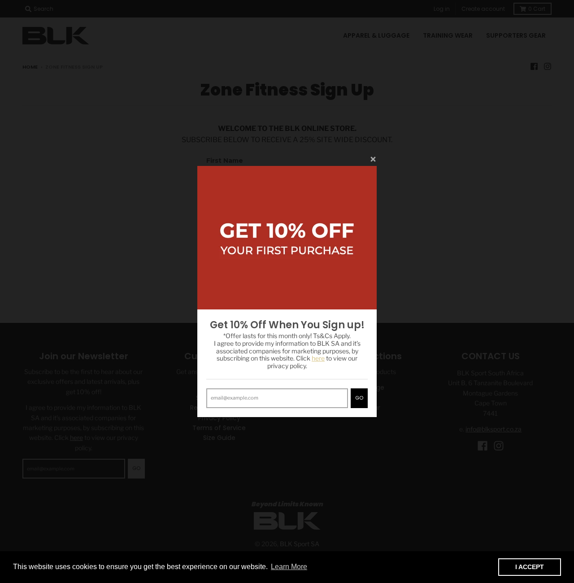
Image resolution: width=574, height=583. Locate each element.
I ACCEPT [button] (529, 566)
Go (359, 397)
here (318, 358)
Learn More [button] (289, 566)
